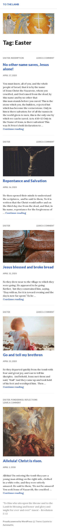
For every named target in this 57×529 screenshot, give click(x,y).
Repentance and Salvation (24, 181)
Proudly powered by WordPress (17, 521)
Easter (6, 58)
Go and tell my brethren (23, 355)
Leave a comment (45, 58)
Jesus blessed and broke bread (28, 267)
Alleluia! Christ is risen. (22, 461)
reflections (31, 400)
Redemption (17, 58)
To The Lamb (11, 4)
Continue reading (13, 129)
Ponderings (17, 400)
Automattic (8, 525)
